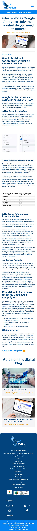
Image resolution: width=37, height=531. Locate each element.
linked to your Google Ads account (24, 308)
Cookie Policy (18, 471)
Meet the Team (18, 487)
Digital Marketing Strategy (18, 450)
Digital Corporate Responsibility (18, 479)
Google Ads (18, 461)
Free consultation (11, 12)
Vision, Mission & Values (18, 484)
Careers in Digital (18, 482)
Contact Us (18, 477)
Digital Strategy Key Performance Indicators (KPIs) (18, 453)
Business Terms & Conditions (18, 469)
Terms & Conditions (18, 466)
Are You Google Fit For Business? (15, 390)
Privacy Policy (18, 474)
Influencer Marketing (19, 463)
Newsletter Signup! (25, 12)
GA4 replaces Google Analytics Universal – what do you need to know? (18, 420)
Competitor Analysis (18, 456)
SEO (18, 458)
